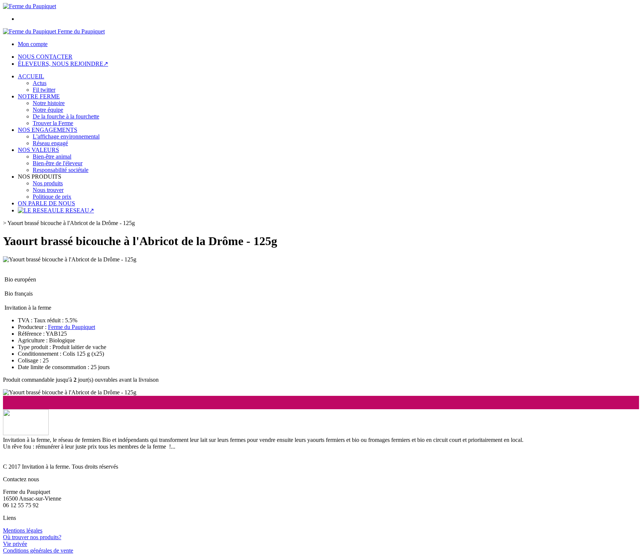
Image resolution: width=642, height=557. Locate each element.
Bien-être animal (52, 156)
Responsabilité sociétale (60, 170)
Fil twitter (44, 90)
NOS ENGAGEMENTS (47, 130)
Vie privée (15, 544)
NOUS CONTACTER (45, 56)
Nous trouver (48, 190)
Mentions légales (22, 530)
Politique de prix (52, 196)
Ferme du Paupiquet (71, 327)
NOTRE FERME (39, 96)
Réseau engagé (50, 143)
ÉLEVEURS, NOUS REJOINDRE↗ (63, 64)
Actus (39, 83)
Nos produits (48, 183)
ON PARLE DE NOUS (46, 203)
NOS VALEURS (38, 150)
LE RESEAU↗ (75, 210)
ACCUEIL (31, 76)
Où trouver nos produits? (32, 537)
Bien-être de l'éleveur (57, 163)
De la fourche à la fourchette (66, 116)
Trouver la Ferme (53, 123)
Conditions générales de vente (38, 550)
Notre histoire (49, 103)
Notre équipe (48, 110)
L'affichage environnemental (66, 136)
